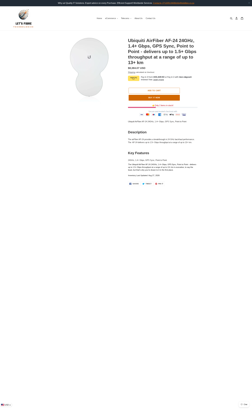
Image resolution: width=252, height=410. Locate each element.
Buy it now (154, 98)
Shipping (131, 72)
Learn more (158, 79)
